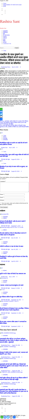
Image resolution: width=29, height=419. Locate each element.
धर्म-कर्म (4, 42)
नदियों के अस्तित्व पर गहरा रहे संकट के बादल (11, 246)
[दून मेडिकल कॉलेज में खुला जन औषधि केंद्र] (2, 289)
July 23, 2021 (15, 67)
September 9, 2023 (16, 326)
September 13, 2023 (16, 313)
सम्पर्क (4, 6)
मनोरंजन (5, 38)
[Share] (14, 119)
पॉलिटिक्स (5, 32)
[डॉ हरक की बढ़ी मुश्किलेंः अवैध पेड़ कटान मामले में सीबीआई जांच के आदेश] (4, 214)
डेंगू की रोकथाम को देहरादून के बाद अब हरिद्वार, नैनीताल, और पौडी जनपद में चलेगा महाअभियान (14, 309)
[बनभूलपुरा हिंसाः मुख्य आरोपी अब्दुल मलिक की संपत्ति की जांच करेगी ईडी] (1, 149)
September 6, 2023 (16, 226)
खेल (4, 33)
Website (2, 200)
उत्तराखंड (5, 138)
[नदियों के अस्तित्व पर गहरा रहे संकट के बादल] (1, 239)
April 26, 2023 (15, 261)
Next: (14, 126)
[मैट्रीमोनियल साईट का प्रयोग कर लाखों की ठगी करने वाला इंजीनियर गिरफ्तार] (1, 132)
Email (2, 197)
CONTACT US (7, 43)
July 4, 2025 (12, 147)
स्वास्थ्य (4, 36)
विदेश (4, 40)
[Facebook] (14, 111)
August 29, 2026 (16, 370)
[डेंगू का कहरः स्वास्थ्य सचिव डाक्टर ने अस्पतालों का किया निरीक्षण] (2, 314)
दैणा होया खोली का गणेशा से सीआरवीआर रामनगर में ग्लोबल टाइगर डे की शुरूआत (13, 234)
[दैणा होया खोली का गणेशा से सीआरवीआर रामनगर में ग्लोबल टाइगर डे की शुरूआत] (11, 227)
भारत (4, 39)
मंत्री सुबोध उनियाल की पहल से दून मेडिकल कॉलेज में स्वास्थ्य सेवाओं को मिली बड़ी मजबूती (13, 378)
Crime (4, 50)
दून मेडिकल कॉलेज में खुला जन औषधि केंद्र (11, 297)
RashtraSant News (6, 67)
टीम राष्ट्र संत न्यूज (5, 159)
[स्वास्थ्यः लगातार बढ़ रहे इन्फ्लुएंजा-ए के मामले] (4, 278)
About (4, 3)
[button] (0, 46)
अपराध (4, 137)
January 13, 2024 (15, 288)
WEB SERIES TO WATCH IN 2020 (12, 4)
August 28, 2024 (15, 159)
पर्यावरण (5, 218)
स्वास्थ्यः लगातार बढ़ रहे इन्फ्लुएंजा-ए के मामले (11, 285)
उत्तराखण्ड (5, 31)
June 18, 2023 (14, 249)
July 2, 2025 (12, 276)
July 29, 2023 (14, 238)
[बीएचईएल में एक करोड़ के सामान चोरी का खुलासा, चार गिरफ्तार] (1, 160)
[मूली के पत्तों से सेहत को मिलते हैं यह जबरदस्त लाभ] (1, 268)
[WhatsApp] (14, 109)
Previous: (14, 122)
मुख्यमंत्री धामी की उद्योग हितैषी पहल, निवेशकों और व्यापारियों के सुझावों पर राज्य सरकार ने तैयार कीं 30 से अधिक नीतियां (14, 365)
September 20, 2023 (16, 299)
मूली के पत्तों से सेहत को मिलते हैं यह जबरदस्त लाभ (13, 273)
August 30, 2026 (16, 345)
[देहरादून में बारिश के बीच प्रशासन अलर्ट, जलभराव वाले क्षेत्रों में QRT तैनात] (8, 346)
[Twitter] (14, 114)
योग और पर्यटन (6, 35)
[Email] (14, 116)
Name (2, 194)
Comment (3, 181)
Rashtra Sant (10, 21)
